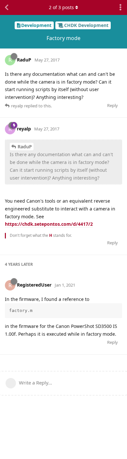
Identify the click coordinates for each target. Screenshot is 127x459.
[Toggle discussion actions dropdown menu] (120, 7)
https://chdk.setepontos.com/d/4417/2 (49, 224)
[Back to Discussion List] (6, 7)
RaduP (25, 146)
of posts (61, 7)
